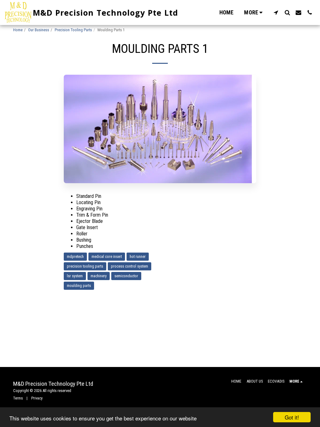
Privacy (36, 398)
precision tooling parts (85, 266)
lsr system (75, 276)
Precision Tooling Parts (73, 30)
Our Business (38, 30)
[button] (276, 12)
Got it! (292, 417)
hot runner (138, 256)
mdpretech (75, 256)
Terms (18, 398)
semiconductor (126, 276)
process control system (129, 266)
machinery (99, 276)
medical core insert (107, 256)
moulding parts (79, 285)
